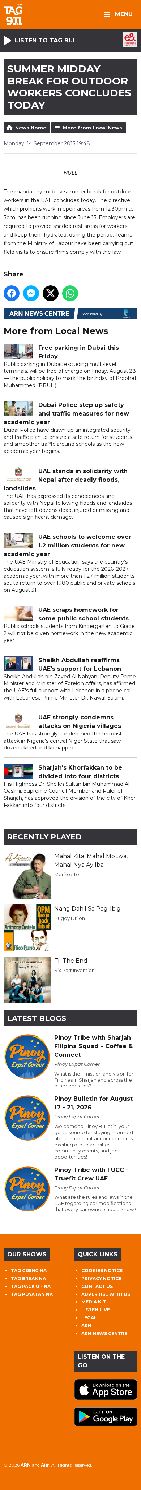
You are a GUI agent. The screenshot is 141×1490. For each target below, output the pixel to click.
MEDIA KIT (93, 1302)
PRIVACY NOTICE (101, 1278)
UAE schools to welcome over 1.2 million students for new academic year (67, 545)
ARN (86, 1325)
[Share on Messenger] (31, 293)
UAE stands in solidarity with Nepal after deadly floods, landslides (66, 480)
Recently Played (44, 837)
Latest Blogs (36, 1018)
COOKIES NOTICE (102, 1270)
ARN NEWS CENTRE (104, 1333)
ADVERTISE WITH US (105, 1294)
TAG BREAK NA (28, 1278)
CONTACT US (97, 1286)
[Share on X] (51, 293)
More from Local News (92, 127)
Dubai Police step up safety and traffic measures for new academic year (66, 414)
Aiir (45, 1465)
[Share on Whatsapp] (70, 293)
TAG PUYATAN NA (32, 1294)
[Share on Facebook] (12, 293)
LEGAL (89, 1317)
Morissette (66, 874)
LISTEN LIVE (95, 1309)
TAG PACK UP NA (31, 1286)
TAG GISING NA (29, 1270)
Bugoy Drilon (69, 918)
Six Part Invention (74, 970)
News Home (30, 127)
